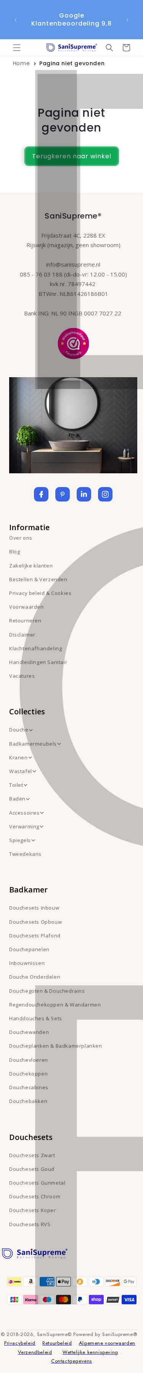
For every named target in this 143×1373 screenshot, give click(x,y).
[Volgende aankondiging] (127, 19)
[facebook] (41, 494)
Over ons (20, 537)
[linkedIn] (84, 494)
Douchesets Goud (32, 1169)
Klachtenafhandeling (35, 648)
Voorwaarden (26, 606)
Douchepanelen (29, 949)
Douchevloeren (28, 1059)
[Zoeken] (109, 47)
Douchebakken (28, 1101)
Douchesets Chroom (34, 1196)
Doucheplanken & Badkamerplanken (55, 1045)
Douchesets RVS (29, 1224)
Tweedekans (25, 853)
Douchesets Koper (32, 1210)
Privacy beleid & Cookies (40, 593)
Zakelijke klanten (31, 565)
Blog (14, 551)
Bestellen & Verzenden (38, 579)
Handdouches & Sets (35, 1018)
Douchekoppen (28, 1073)
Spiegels (20, 840)
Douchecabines (28, 1087)
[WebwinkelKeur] (73, 343)
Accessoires (24, 812)
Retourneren (25, 620)
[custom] (62, 494)
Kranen (18, 757)
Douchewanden (29, 1032)
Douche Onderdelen (34, 976)
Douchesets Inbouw (34, 907)
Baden (17, 798)
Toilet (16, 784)
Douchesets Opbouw (35, 921)
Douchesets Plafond (35, 935)
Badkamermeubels (33, 743)
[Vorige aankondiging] (15, 19)
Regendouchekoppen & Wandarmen (55, 1004)
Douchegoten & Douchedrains (47, 990)
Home (21, 63)
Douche (19, 729)
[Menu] (16, 47)
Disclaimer (22, 634)
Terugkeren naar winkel (71, 156)
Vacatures (22, 675)
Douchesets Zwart (32, 1155)
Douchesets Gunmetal (37, 1182)
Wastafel (20, 771)
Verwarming (24, 826)
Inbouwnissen (27, 963)
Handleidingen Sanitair (38, 662)
